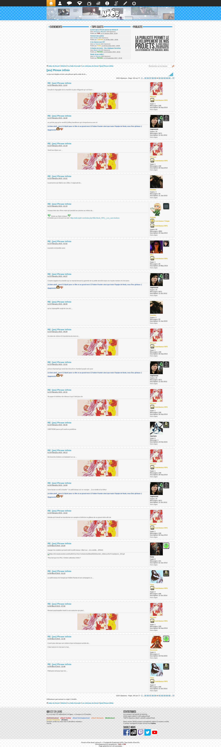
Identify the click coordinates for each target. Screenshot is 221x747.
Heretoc (100, 52)
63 (164, 78)
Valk (98, 33)
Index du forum (53, 66)
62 (162, 78)
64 (167, 78)
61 (160, 78)
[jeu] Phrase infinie (106, 66)
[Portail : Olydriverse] (89, 3)
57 (150, 78)
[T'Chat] (69, 3)
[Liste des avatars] (60, 3)
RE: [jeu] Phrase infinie (59, 83)
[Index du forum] (51, 3)
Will (124, 744)
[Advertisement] (152, 45)
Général (64, 66)
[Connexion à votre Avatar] (134, 3)
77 (173, 78)
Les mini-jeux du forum (90, 66)
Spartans (153, 436)
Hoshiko (153, 190)
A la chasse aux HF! (97, 42)
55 (145, 78)
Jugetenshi (154, 129)
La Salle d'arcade (74, 66)
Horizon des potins (97, 36)
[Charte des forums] (116, 3)
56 (148, 78)
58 (153, 78)
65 (169, 78)
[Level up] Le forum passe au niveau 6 (104, 30)
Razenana (153, 650)
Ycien (99, 46)
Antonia (153, 217)
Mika (151, 255)
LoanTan (100, 39)
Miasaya (153, 96)
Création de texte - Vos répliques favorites (105, 48)
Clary (152, 585)
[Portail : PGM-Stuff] (98, 3)
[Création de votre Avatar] (125, 3)
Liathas (153, 723)
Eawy (152, 557)
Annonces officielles (100, 31)
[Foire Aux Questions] (107, 3)
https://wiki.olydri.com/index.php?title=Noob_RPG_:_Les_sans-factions (94, 218)
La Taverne (97, 44)
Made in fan (97, 50)
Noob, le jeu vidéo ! (97, 54)
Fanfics (96, 37)
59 (155, 78)
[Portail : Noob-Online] (79, 3)
